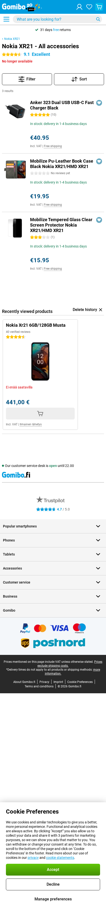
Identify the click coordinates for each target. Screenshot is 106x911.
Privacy (44, 682)
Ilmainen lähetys (31, 424)
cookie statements (60, 858)
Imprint (58, 682)
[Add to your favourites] (99, 103)
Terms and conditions (39, 686)
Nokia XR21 (12, 39)
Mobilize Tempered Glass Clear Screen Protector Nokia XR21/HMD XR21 (61, 225)
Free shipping (53, 146)
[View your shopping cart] (99, 7)
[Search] (98, 19)
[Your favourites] (89, 7)
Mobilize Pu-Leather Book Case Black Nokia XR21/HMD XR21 (61, 163)
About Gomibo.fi (24, 682)
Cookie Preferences (80, 682)
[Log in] (79, 7)
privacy (33, 858)
